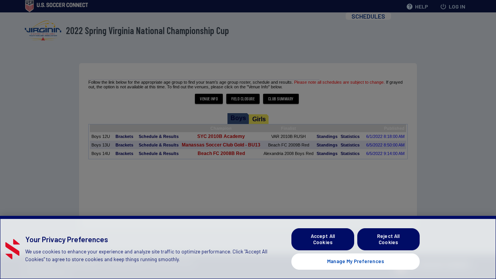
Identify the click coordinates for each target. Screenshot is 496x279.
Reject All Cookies (388, 239)
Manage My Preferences (355, 261)
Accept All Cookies (323, 239)
